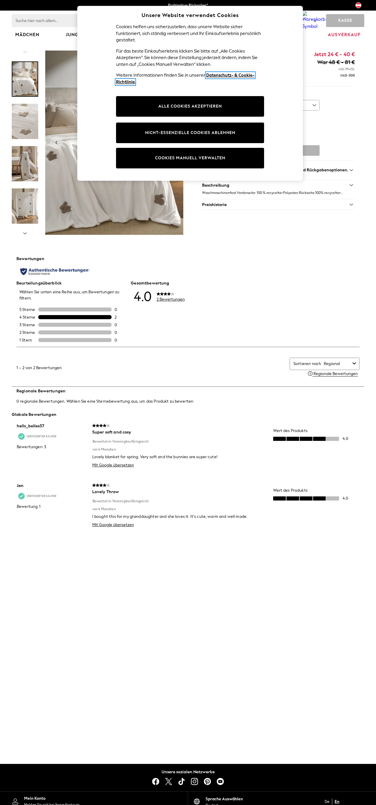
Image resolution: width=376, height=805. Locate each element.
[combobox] (337, 363)
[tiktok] (181, 781)
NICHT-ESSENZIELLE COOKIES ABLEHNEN (190, 132)
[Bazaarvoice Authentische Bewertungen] (54, 271)
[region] (190, 93)
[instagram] (194, 781)
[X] (168, 781)
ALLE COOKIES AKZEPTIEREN (190, 106)
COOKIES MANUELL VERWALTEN (190, 157)
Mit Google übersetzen (113, 465)
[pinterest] (207, 781)
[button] (278, 185)
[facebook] (155, 781)
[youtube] (220, 781)
